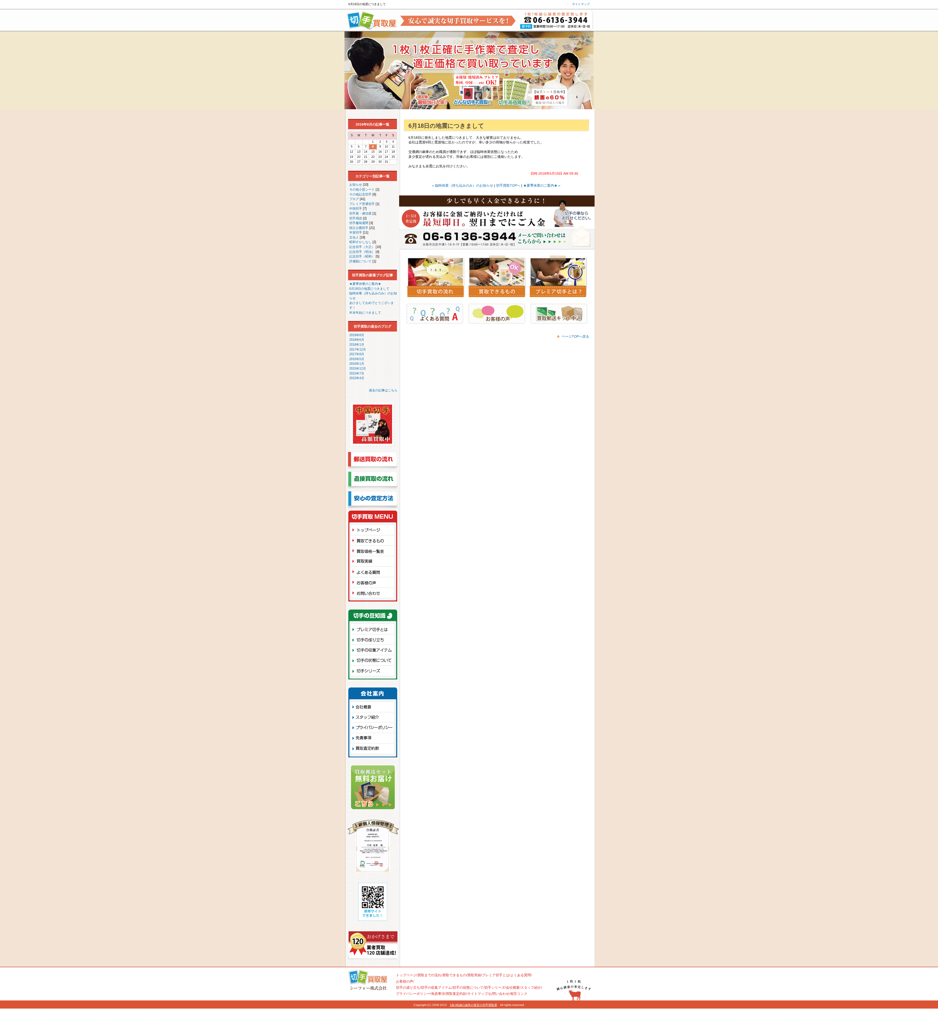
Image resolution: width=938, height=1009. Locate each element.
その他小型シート (362, 189)
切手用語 (356, 218)
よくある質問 (374, 571)
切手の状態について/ (468, 987)
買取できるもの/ (454, 975)
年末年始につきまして (365, 312)
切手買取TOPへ (508, 185)
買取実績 (374, 561)
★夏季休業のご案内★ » (541, 185)
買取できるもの (374, 540)
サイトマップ (581, 4)
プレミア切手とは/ (496, 975)
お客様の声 (374, 582)
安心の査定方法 (373, 501)
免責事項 (372, 738)
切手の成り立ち (374, 639)
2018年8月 (356, 335)
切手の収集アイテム (374, 649)
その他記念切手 (361, 194)
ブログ (354, 199)
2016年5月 (356, 359)
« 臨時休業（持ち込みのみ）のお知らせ (462, 185)
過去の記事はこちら (383, 390)
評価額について (361, 261)
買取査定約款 (372, 749)
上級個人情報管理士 (373, 847)
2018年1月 (356, 344)
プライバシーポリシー (372, 727)
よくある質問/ (521, 975)
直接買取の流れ (373, 481)
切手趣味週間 (359, 223)
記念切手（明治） (362, 252)
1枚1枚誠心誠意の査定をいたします (556, 20)
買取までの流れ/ (429, 975)
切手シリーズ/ (495, 987)
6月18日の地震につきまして (369, 288)
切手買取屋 (370, 20)
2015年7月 (356, 373)
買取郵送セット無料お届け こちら (373, 788)
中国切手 (356, 208)
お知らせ (356, 184)
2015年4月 (356, 378)
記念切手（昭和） (362, 256)
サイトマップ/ (478, 994)
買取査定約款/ (456, 994)
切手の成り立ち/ (408, 987)
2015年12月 (357, 368)
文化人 (354, 237)
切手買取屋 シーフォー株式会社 (367, 981)
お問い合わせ (374, 594)
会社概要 (372, 706)
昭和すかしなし (361, 242)
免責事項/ (438, 994)
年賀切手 (356, 232)
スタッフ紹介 (372, 717)
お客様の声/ (405, 981)
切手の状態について (374, 660)
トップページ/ (406, 975)
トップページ (374, 530)
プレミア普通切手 (362, 204)
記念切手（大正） (362, 247)
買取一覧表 (374, 550)
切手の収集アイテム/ (437, 987)
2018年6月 (356, 340)
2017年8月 (356, 354)
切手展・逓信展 (361, 213)
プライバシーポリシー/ (413, 994)
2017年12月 (357, 349)
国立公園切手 (359, 228)
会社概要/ (513, 987)
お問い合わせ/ (499, 994)
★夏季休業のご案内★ (365, 284)
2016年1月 (356, 363)
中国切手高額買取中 (372, 427)
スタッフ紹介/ (531, 987)
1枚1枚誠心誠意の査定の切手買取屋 (473, 1005)
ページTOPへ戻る (575, 336)
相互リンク (518, 994)
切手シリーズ (374, 671)
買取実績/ (474, 975)
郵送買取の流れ (373, 462)
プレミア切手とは (374, 628)
